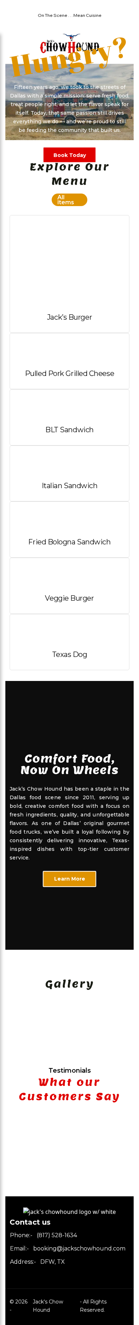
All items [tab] (65, 200)
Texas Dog (69, 654)
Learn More (69, 879)
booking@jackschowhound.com (79, 1248)
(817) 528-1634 (57, 1235)
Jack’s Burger (69, 317)
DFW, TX (52, 1261)
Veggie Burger (69, 598)
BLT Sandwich (69, 429)
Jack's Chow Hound (48, 1305)
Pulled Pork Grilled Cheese (69, 373)
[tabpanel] (69, 1003)
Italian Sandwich (70, 485)
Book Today (69, 155)
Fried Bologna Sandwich (69, 542)
